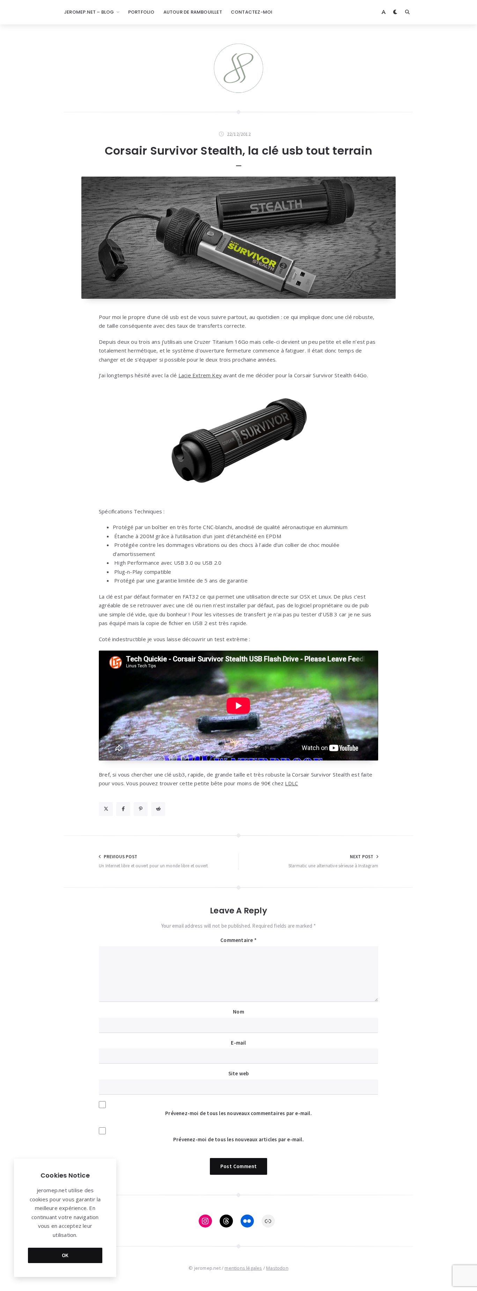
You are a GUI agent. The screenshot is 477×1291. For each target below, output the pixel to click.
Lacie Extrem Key (200, 375)
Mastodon (277, 1268)
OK (65, 1255)
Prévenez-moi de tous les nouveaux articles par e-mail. (238, 1139)
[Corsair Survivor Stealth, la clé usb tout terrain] (238, 238)
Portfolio (141, 12)
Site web (238, 1073)
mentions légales (243, 1268)
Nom (238, 1011)
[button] (238, 443)
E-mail (238, 1042)
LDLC (291, 783)
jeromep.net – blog (89, 12)
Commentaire (238, 940)
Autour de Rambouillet (192, 12)
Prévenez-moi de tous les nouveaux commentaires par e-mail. (238, 1113)
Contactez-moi (252, 12)
